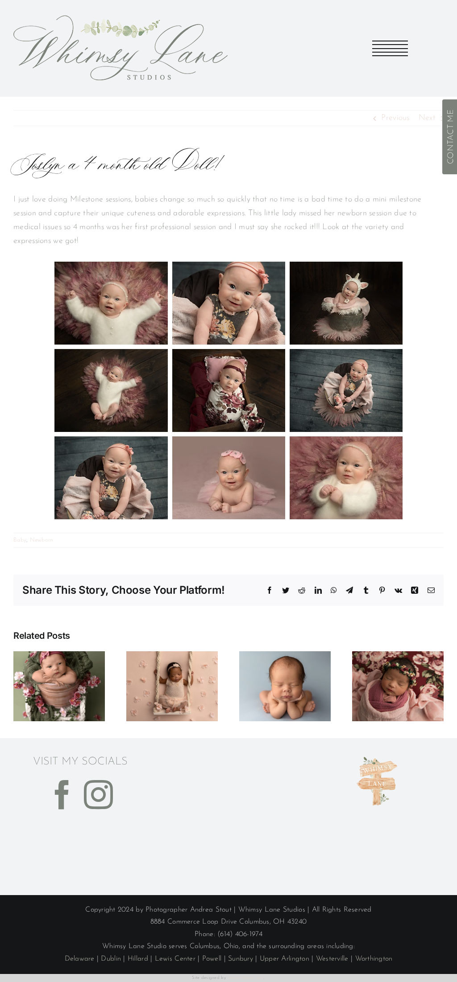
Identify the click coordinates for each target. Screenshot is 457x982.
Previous (395, 118)
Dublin (111, 958)
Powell (212, 958)
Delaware (80, 958)
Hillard (138, 958)
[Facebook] (62, 794)
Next (427, 118)
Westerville (332, 958)
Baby (19, 540)
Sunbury (240, 958)
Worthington (374, 958)
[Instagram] (98, 794)
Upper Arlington (284, 958)
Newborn (41, 540)
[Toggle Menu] (390, 48)
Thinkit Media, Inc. (245, 977)
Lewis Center (175, 958)
